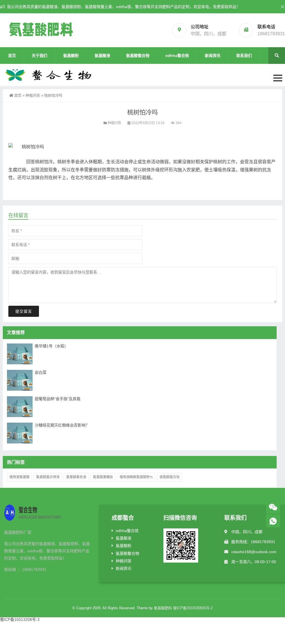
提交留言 (23, 311)
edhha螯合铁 (177, 55)
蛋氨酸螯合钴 (169, 477)
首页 (12, 55)
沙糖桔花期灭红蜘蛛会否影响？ (62, 425)
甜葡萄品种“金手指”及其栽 (57, 399)
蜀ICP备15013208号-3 (20, 619)
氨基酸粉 (71, 55)
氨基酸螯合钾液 (48, 477)
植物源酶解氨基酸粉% (136, 477)
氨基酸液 (102, 55)
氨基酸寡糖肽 (103, 477)
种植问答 (33, 95)
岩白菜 (40, 372)
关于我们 (39, 55)
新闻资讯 (212, 55)
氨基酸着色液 (76, 477)
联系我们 (244, 55)
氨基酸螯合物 (137, 55)
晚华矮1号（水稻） (51, 346)
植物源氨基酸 (19, 477)
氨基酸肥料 (163, 608)
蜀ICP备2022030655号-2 (193, 608)
